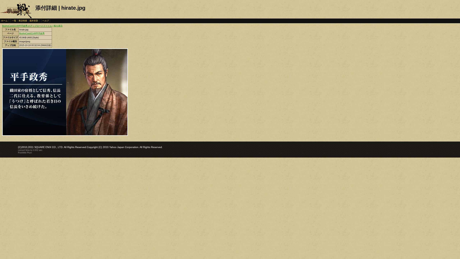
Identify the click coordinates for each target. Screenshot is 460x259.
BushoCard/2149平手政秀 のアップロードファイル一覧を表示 (32, 26)
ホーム (4, 20)
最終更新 (33, 20)
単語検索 (23, 20)
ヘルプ (45, 20)
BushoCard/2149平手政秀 (32, 33)
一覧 (14, 20)
